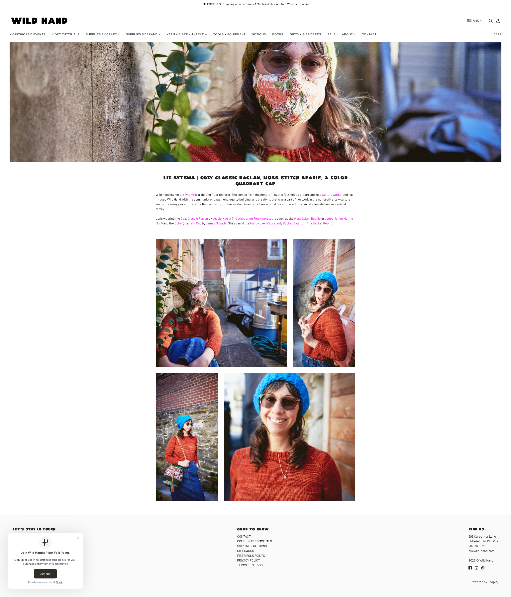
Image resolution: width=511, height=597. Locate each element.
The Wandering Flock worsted (252, 218)
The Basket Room (319, 223)
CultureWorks (331, 194)
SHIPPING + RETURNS (252, 546)
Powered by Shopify (484, 582)
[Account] (497, 21)
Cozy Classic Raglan (194, 218)
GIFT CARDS (245, 551)
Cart (497, 34)
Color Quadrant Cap (187, 223)
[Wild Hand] (39, 20)
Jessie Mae (220, 218)
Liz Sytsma (187, 194)
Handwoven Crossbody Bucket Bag (274, 223)
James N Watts (216, 223)
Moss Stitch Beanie (307, 218)
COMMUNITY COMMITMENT (255, 541)
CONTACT (244, 536)
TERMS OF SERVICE (250, 565)
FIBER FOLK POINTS (251, 555)
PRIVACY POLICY (248, 560)
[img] (490, 21)
